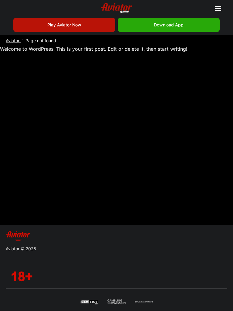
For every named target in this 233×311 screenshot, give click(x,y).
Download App (169, 24)
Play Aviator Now (64, 24)
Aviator (13, 40)
